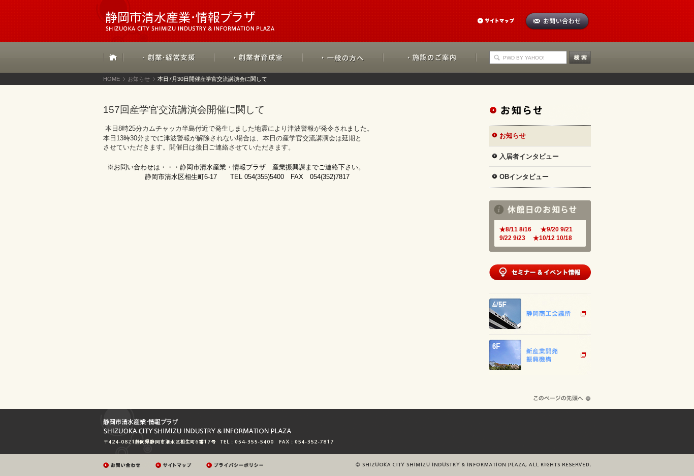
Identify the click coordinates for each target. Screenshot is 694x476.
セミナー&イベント (540, 272)
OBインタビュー (524, 177)
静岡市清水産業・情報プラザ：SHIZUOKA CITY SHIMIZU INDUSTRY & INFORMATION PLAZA (199, 15)
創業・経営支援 (168, 57)
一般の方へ (342, 57)
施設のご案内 (430, 57)
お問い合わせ (557, 21)
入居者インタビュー (529, 156)
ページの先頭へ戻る (562, 398)
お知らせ (139, 79)
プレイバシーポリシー (236, 465)
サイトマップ (501, 20)
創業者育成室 (258, 57)
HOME (113, 57)
